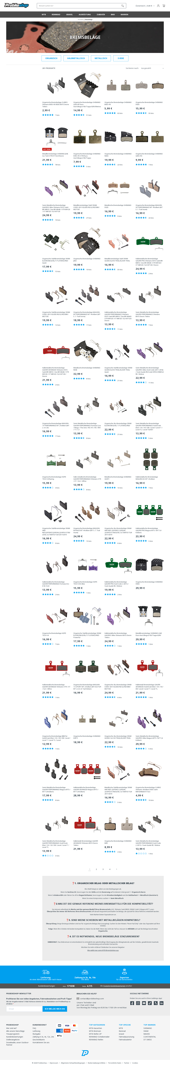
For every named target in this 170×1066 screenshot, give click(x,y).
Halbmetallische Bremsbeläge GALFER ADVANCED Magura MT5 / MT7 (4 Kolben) (85, 789)
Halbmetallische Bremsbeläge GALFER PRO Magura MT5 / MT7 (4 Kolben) (148, 530)
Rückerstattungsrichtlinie (96, 1063)
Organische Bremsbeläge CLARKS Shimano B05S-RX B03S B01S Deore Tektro (55, 104)
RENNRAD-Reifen (96, 1039)
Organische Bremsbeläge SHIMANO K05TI (86, 737)
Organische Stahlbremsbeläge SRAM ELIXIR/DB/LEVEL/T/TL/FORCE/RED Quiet (56, 261)
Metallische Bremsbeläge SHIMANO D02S (118, 206)
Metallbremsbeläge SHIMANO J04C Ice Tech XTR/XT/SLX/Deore (55, 155)
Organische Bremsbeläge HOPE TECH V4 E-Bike (85, 583)
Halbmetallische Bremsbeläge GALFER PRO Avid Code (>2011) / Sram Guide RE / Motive (117, 584)
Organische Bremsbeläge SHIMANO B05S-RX (118, 103)
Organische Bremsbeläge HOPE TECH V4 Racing (54, 478)
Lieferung (36, 1031)
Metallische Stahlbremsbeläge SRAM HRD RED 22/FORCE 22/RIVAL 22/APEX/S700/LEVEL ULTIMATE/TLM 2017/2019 (118, 790)
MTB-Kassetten (95, 1028)
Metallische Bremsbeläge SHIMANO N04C (86, 369)
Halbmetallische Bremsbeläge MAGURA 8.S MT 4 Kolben (147, 478)
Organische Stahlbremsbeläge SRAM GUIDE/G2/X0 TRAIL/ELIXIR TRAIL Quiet (118, 370)
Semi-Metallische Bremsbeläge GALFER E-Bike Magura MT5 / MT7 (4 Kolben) (149, 738)
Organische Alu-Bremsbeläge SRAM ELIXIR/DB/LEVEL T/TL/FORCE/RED (118, 424)
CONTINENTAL (149, 1037)
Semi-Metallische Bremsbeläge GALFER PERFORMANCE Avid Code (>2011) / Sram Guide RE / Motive (148, 843)
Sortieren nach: (132, 68)
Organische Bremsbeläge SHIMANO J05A (86, 260)
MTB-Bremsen (95, 1031)
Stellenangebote (13, 1039)
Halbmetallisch (76, 58)
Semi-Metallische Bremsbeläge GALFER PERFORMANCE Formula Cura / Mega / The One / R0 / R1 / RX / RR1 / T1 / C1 (87, 426)
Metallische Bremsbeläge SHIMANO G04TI (118, 478)
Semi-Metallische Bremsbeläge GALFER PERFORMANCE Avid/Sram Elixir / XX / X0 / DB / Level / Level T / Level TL (55, 844)
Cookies (135, 1063)
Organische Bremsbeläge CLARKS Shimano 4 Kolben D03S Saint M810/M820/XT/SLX (148, 789)
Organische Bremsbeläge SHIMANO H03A (149, 583)
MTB (121, 1028)
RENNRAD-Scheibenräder (99, 1037)
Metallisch (101, 58)
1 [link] (89, 869)
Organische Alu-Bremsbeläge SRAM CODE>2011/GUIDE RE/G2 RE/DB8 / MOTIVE (118, 687)
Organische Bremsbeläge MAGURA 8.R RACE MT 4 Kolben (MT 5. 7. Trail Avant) (86, 530)
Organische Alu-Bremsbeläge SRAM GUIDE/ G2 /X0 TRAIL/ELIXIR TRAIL (118, 737)
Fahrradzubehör (125, 1039)
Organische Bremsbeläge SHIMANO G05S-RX (149, 155)
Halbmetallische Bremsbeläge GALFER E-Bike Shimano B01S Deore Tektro (118, 635)
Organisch (51, 58)
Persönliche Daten (114, 1063)
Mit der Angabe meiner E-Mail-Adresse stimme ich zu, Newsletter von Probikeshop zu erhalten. (38, 1002)
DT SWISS (147, 1039)
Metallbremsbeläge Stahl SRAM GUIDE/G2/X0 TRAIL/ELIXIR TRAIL (117, 260)
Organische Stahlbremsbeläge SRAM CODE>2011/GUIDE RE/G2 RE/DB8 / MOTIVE (56, 314)
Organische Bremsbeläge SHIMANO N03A (118, 155)
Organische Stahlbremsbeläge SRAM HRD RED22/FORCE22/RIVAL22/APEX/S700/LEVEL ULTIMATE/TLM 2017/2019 (56, 531)
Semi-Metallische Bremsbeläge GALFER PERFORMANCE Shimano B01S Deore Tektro (148, 314)
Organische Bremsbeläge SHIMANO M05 (118, 842)
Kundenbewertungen (14, 1037)
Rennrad (122, 1031)
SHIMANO (147, 1028)
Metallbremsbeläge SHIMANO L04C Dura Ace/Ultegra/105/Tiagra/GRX (149, 634)
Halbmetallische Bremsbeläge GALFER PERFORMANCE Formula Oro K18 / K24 (55, 584)
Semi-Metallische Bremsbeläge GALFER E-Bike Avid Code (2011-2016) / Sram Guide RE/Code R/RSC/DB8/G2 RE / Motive (150, 371)
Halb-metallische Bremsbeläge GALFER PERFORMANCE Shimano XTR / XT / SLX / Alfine (87, 479)
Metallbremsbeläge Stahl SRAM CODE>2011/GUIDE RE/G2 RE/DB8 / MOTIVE (86, 207)
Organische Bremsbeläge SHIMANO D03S (149, 103)
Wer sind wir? (11, 1028)
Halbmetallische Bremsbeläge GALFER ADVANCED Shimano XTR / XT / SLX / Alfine (56, 687)
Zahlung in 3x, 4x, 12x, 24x (43, 1037)
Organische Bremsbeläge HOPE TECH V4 (54, 634)
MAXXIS (146, 1034)
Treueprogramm (12, 1034)
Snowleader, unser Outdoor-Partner (17, 1043)
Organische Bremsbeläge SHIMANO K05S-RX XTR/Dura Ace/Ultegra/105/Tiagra (86, 156)
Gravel (121, 1034)
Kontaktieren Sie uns (41, 1042)
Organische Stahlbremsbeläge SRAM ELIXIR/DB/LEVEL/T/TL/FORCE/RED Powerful (87, 635)
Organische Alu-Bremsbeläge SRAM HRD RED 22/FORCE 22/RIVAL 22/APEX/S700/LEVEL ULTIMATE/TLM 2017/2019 (118, 531)
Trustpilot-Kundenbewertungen (114, 986)
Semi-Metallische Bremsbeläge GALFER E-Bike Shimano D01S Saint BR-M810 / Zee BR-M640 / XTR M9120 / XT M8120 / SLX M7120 (56, 208)
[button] (164, 5)
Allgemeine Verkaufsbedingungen (73, 1063)
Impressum (54, 1063)
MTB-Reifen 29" (95, 1034)
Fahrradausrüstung (126, 1037)
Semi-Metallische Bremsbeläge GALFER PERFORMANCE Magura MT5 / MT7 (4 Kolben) (56, 789)
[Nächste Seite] (116, 869)
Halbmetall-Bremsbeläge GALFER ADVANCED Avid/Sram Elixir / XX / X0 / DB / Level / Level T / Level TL (149, 687)
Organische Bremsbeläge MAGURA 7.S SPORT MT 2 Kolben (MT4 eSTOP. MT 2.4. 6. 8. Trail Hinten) (87, 687)
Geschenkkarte (39, 1039)
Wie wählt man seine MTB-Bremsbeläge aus (103, 950)
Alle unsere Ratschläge (15, 1031)
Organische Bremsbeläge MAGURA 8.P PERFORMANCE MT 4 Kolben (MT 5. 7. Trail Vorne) (86, 314)
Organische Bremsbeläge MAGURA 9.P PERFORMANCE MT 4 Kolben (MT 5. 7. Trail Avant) (149, 207)
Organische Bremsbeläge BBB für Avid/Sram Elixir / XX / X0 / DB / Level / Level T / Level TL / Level (56, 738)
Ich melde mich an (55, 1009)
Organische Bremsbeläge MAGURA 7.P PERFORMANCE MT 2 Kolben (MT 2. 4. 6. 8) (55, 425)
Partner (126, 1063)
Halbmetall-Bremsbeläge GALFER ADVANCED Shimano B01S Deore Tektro (85, 843)
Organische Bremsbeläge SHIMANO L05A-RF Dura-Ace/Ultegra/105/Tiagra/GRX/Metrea (87, 104)
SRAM (145, 1031)
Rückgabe (36, 1034)
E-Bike (121, 58)
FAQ (34, 1028)
